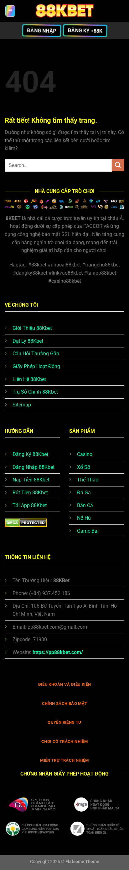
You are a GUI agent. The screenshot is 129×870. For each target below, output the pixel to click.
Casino (84, 454)
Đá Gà (84, 493)
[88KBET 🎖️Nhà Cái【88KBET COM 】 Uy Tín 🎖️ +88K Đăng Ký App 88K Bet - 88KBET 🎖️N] (64, 11)
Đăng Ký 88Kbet (30, 454)
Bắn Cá (85, 505)
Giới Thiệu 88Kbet (32, 328)
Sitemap (22, 405)
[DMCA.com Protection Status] (26, 522)
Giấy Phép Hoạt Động (36, 366)
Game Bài (88, 531)
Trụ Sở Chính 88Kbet (35, 392)
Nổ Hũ (84, 518)
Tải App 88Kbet (30, 505)
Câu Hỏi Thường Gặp (36, 354)
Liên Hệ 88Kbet (29, 379)
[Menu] (10, 11)
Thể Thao (87, 480)
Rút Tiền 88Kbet (30, 493)
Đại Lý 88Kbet (28, 341)
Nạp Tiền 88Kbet (31, 480)
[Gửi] (118, 165)
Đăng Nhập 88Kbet (33, 467)
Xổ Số (83, 467)
